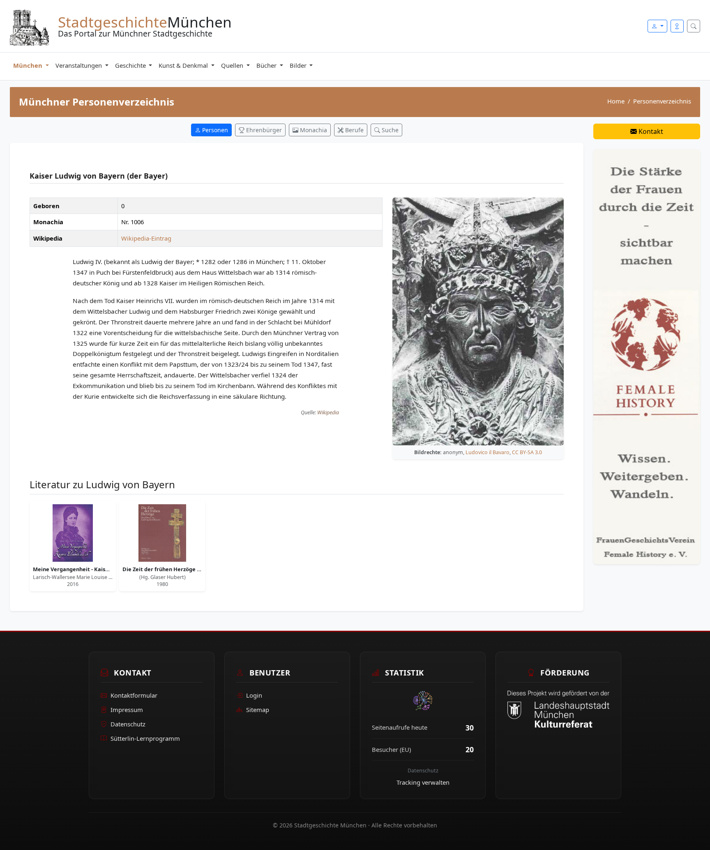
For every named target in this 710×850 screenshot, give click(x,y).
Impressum (127, 709)
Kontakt (650, 131)
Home (616, 101)
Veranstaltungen (79, 65)
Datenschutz (128, 724)
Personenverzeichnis (662, 101)
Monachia (312, 130)
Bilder (299, 65)
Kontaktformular (134, 695)
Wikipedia (328, 412)
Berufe (353, 130)
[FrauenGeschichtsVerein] (646, 356)
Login (254, 695)
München (28, 65)
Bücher (267, 65)
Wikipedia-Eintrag (146, 238)
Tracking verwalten (423, 782)
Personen (214, 130)
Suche (389, 130)
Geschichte (131, 65)
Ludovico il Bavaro (487, 452)
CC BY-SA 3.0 (527, 452)
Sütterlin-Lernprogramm (145, 738)
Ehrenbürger (263, 130)
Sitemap (257, 709)
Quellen (233, 65)
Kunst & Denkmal (184, 65)
